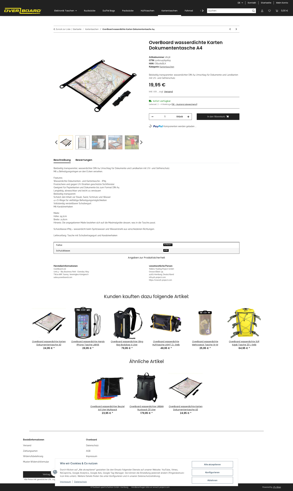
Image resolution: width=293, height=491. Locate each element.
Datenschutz (80, 481)
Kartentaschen (167, 67)
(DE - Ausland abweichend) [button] (184, 104)
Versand (168, 91)
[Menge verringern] (152, 117)
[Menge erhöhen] (188, 117)
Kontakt (252, 2)
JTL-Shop (277, 487)
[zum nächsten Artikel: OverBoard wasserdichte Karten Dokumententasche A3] (236, 29)
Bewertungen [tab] (84, 160)
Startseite (266, 2)
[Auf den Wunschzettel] (137, 45)
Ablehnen (212, 480)
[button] (262, 10)
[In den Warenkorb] (56, 38)
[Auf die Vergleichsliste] (129, 45)
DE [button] (239, 2)
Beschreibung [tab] (62, 160)
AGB (88, 451)
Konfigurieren (212, 472)
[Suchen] (253, 10)
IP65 (166, 250)
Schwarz (168, 245)
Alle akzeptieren (212, 464)
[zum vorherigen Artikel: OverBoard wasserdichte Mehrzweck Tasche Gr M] (230, 29)
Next (141, 142)
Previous (56, 142)
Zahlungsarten (30, 451)
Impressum (65, 481)
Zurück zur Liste (63, 29)
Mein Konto (282, 2)
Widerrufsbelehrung (33, 456)
